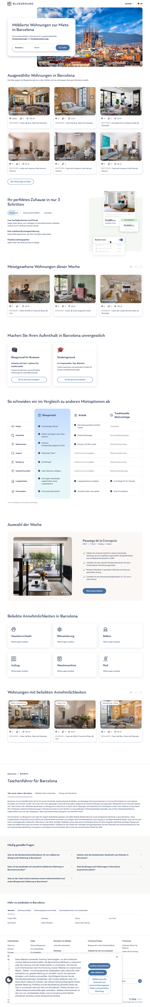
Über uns (11, 945)
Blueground (12, 774)
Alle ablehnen (97, 972)
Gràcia (77, 918)
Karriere (10, 949)
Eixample (44, 918)
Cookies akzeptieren (99, 966)
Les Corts (112, 918)
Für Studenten (35, 952)
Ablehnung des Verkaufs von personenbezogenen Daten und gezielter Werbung (99, 985)
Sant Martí (12, 923)
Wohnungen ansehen (19, 642)
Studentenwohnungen (40, 39)
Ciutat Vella (12, 918)
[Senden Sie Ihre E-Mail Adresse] (140, 981)
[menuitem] (20, 794)
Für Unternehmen (36, 949)
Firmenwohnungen (19, 39)
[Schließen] (117, 956)
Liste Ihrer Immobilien (61, 945)
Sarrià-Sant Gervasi (82, 923)
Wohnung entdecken (94, 591)
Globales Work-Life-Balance (130, 946)
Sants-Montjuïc (47, 923)
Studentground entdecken (75, 380)
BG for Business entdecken (29, 380)
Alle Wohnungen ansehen (20, 181)
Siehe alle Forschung (130, 951)
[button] (9, 980)
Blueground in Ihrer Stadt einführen (101, 945)
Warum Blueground (37, 945)
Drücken (11, 952)
